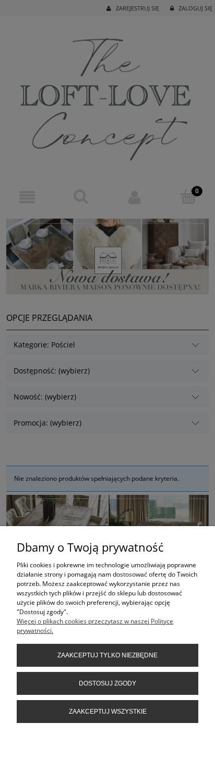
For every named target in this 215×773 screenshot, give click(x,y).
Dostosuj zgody (107, 683)
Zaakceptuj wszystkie (108, 711)
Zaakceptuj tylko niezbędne (107, 655)
